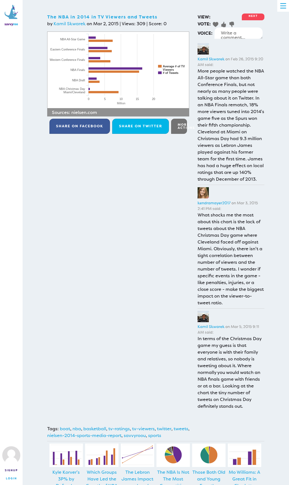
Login (11, 478)
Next (253, 16)
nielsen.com (84, 112)
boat (65, 429)
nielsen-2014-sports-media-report (84, 435)
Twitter (140, 126)
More (182, 126)
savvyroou (135, 435)
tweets (181, 429)
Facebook (79, 126)
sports (154, 435)
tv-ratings (119, 429)
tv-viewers (143, 429)
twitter (164, 429)
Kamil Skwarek (70, 24)
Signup (11, 470)
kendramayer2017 (214, 202)
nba (76, 429)
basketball (94, 429)
